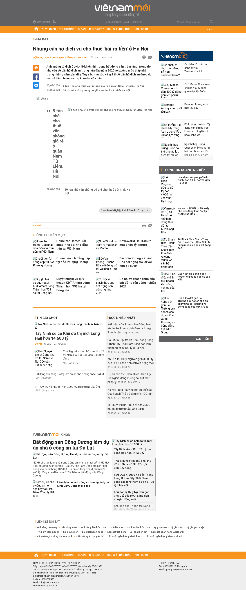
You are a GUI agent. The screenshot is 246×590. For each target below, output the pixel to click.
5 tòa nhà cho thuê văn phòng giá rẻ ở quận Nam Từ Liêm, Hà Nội (103, 85)
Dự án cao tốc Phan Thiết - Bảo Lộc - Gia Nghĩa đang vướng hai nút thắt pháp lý (130, 378)
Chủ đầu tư (96, 29)
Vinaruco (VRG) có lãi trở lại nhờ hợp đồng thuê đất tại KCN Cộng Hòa (194, 211)
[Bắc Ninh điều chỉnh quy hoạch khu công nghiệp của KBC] (168, 282)
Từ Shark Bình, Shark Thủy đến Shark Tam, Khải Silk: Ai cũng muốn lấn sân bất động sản (194, 243)
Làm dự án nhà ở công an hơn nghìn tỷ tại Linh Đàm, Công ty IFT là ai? (83, 484)
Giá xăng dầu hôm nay (93, 527)
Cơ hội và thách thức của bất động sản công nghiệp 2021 (137, 282)
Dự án (82, 29)
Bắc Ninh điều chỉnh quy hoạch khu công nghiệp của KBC (194, 276)
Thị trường (66, 29)
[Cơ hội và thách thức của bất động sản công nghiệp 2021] (107, 286)
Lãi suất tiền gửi (138, 532)
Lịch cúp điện (70, 532)
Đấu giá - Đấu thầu (119, 29)
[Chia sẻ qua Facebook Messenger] (36, 85)
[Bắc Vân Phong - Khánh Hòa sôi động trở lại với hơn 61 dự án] (107, 265)
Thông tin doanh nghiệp (184, 170)
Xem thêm (203, 338)
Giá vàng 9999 (69, 527)
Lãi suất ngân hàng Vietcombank (164, 536)
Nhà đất (38, 225)
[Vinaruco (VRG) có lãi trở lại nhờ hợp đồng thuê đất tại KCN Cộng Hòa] (168, 220)
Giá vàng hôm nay (47, 527)
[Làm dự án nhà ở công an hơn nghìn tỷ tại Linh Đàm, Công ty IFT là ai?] (44, 488)
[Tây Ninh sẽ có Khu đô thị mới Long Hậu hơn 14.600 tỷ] (69, 325)
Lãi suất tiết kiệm (116, 532)
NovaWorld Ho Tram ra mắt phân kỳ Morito (135, 242)
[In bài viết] (143, 57)
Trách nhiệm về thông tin (45, 585)
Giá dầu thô (116, 527)
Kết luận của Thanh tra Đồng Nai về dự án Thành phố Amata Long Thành (129, 328)
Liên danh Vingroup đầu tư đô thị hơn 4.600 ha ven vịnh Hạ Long (194, 180)
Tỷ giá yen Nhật (195, 527)
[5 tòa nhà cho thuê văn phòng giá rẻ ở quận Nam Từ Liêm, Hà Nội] (110, 143)
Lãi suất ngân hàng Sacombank (54, 536)
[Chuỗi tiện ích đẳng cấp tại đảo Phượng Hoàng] (44, 265)
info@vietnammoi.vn (49, 582)
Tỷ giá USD (177, 527)
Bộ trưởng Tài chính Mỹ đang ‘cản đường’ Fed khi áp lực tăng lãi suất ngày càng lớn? (197, 129)
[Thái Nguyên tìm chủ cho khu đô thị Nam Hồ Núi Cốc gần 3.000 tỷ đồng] (46, 358)
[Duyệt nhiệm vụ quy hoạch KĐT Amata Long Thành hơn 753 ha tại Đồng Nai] (44, 286)
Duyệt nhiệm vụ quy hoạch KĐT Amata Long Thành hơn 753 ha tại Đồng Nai (73, 284)
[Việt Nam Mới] (123, 10)
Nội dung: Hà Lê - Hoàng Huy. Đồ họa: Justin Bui (60, 57)
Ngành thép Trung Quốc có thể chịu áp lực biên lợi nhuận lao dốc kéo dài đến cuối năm (197, 149)
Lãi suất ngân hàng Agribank (167, 532)
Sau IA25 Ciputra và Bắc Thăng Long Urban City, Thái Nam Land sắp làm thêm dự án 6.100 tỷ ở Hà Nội (130, 344)
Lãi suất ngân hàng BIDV (90, 536)
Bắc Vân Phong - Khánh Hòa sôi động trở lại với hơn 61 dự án (136, 262)
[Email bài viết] (149, 57)
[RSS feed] (54, 21)
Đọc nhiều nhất (122, 318)
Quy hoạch (49, 29)
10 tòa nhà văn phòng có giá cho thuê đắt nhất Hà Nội (96, 90)
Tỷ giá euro (160, 527)
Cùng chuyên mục (49, 235)
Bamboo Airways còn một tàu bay (196, 106)
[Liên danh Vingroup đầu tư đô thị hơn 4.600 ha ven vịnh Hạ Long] (168, 189)
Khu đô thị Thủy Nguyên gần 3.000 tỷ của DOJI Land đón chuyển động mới (131, 495)
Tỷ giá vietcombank (48, 532)
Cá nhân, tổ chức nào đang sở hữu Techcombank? (196, 68)
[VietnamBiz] (174, 56)
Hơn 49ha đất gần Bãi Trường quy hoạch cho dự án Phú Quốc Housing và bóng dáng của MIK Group (193, 302)
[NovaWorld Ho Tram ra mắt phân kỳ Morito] (107, 246)
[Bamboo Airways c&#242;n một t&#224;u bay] (172, 110)
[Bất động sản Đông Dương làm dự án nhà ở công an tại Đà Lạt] (71, 456)
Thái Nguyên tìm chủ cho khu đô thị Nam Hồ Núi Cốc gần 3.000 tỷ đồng (83, 355)
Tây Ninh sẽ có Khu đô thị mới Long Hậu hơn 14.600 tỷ (67, 336)
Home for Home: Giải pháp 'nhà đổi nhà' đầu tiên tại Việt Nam (72, 244)
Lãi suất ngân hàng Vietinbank (125, 536)
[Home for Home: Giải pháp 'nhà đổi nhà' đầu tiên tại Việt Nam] (44, 246)
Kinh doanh (142, 29)
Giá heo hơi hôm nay (138, 527)
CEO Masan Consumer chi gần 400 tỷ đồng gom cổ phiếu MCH (197, 88)
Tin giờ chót (47, 318)
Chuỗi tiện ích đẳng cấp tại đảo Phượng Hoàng (73, 260)
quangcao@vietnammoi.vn (179, 569)
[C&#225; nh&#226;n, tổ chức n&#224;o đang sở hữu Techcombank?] (172, 70)
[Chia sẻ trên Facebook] (36, 76)
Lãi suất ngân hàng (92, 532)
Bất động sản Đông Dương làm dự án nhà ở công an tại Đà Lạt (69, 374)
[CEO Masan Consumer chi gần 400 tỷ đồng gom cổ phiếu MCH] (172, 90)
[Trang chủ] (36, 29)
